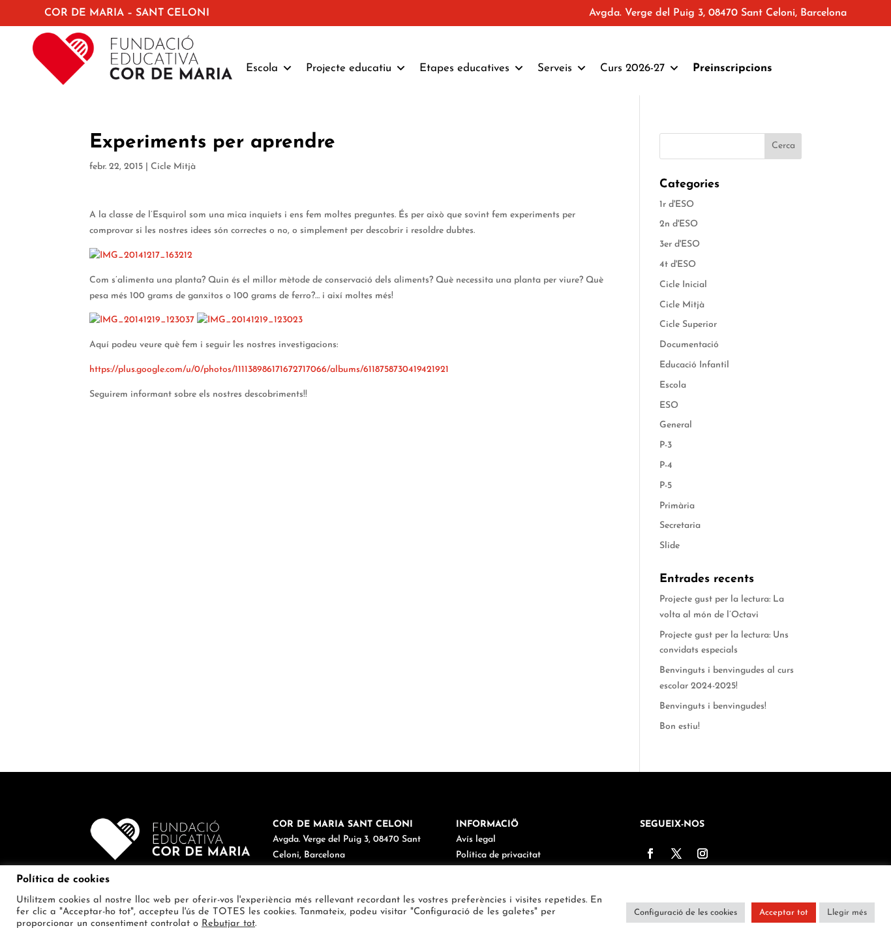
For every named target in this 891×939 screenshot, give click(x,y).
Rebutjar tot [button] (228, 924)
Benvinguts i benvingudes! (712, 706)
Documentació (689, 345)
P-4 (665, 465)
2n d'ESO (678, 224)
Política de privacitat (498, 855)
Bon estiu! (679, 726)
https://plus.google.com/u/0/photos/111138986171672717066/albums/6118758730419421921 (269, 370)
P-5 (665, 486)
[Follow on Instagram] (702, 853)
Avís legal (476, 839)
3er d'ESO (679, 244)
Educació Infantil (694, 365)
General (675, 425)
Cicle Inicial (683, 285)
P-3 (665, 445)
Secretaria (680, 526)
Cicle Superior (688, 325)
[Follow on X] (676, 853)
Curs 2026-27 (632, 68)
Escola (672, 385)
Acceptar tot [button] (783, 912)
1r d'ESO (676, 204)
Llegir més (847, 912)
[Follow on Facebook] (650, 853)
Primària (677, 506)
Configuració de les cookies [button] (685, 912)
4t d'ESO (677, 264)
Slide (669, 546)
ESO (668, 405)
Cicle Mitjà (173, 167)
